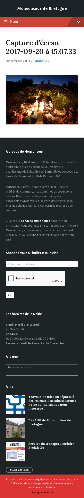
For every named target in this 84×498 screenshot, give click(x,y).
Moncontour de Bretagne (42, 8)
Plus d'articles (19, 469)
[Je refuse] (79, 486)
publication (41, 61)
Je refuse (48, 492)
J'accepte (37, 492)
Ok (10, 295)
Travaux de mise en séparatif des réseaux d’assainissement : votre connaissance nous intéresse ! (52, 402)
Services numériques (35, 221)
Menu (14, 21)
